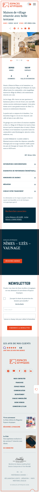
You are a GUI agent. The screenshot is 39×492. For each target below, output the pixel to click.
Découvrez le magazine (11, 427)
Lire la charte (19, 304)
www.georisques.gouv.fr (10, 202)
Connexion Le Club (19, 406)
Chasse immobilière (19, 398)
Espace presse (19, 386)
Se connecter (8, 448)
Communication (19, 390)
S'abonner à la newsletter (19, 328)
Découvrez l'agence (12, 261)
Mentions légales (19, 481)
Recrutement (19, 394)
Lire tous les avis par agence (14, 350)
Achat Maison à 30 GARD (14, 217)
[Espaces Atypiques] (12, 7)
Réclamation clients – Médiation (17, 478)
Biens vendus (19, 402)
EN (21, 472)
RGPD (32, 478)
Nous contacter (19, 379)
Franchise (19, 383)
